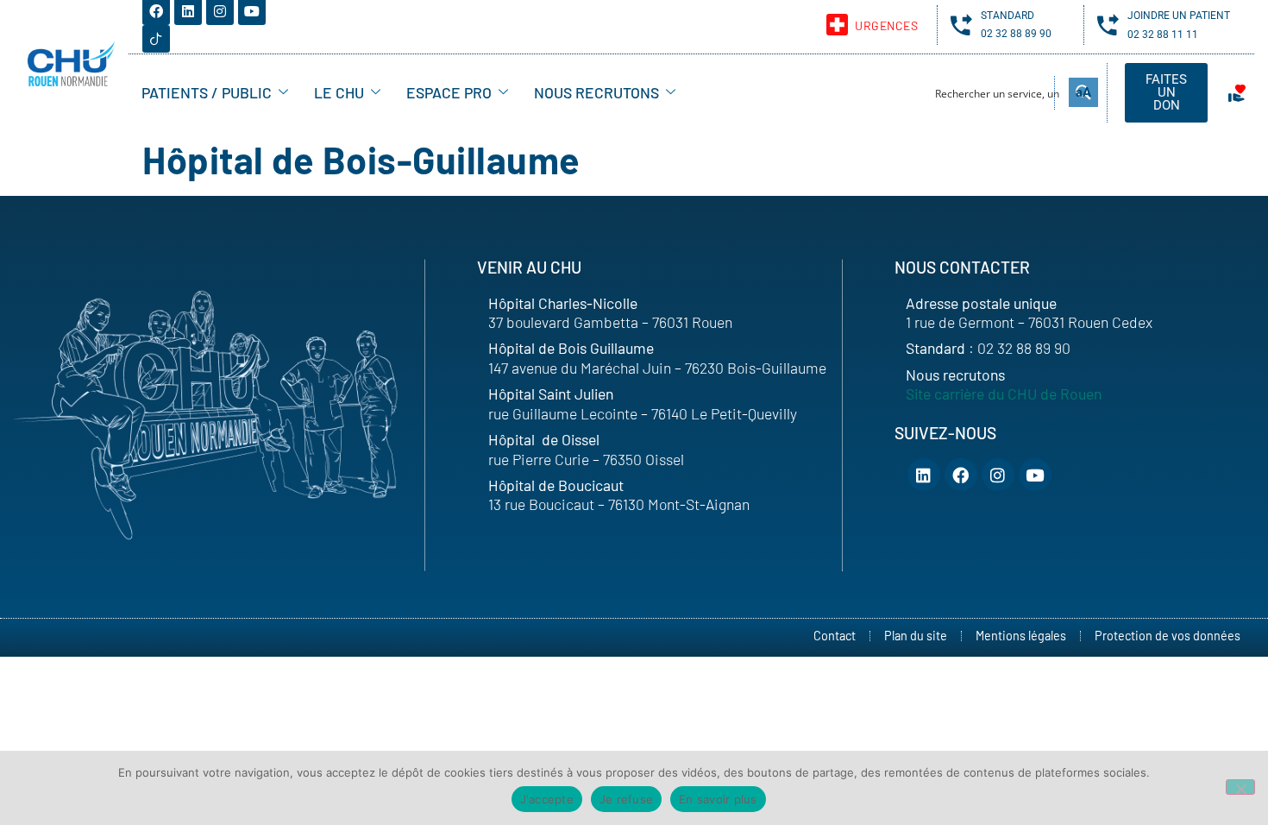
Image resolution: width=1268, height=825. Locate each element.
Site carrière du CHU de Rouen (1004, 393)
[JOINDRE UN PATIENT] (1108, 24)
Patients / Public (206, 92)
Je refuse (626, 799)
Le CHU (339, 92)
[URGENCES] (837, 24)
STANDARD (1007, 15)
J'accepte (547, 799)
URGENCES (886, 25)
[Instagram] (998, 474)
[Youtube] (1035, 474)
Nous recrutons (596, 92)
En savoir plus (718, 799)
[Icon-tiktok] (156, 39)
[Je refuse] (1240, 787)
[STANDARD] (961, 24)
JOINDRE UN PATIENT (1178, 15)
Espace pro (449, 92)
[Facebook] (961, 474)
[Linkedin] (923, 474)
